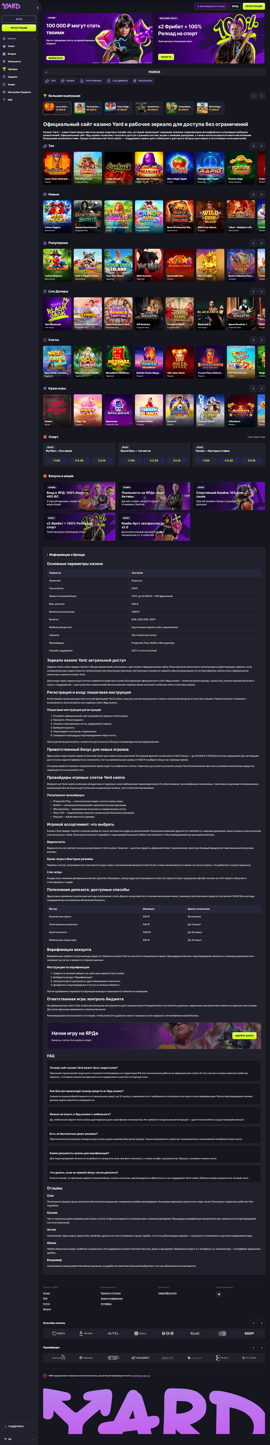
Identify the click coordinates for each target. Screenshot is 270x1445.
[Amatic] (167, 1358)
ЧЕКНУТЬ (54, 57)
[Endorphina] (222, 1358)
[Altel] (113, 1333)
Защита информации (112, 1298)
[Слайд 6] (148, 62)
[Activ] (59, 1333)
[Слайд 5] (135, 62)
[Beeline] (140, 1333)
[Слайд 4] (122, 62)
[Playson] (249, 1358)
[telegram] (218, 1294)
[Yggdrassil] (86, 1358)
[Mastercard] (222, 1333)
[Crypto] (167, 1333)
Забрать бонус (244, 1035)
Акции (46, 1293)
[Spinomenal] (195, 1358)
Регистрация (19, 27)
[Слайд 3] (113, 62)
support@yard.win (167, 1293)
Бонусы (47, 1309)
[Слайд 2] (104, 62)
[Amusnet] (140, 1358)
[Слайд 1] (96, 62)
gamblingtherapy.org (141, 1376)
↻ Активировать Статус (211, 6)
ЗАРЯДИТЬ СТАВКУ (172, 53)
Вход (19, 19)
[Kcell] (195, 1333)
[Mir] (249, 1333)
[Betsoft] (113, 1358)
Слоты (46, 1303)
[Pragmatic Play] (59, 1358)
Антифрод (106, 1303)
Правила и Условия (111, 1293)
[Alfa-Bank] (86, 1333)
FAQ (45, 1298)
